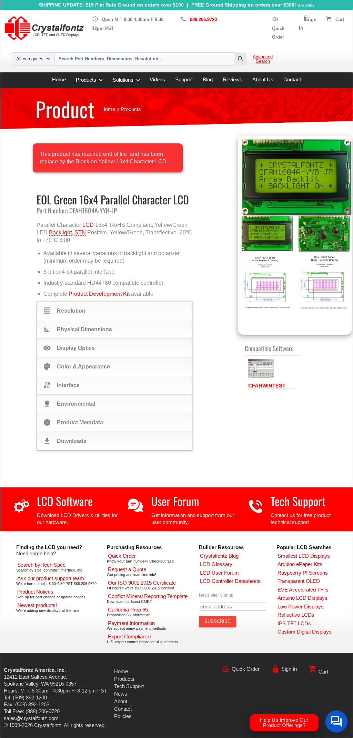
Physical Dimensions (77, 329)
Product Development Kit (99, 294)
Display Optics (69, 348)
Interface (61, 385)
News (120, 694)
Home (59, 79)
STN (80, 232)
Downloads (65, 441)
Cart (339, 19)
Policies (123, 716)
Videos (157, 79)
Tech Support (298, 501)
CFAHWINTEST (266, 385)
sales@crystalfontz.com (31, 718)
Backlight (60, 232)
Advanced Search (263, 59)
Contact (292, 79)
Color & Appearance (76, 367)
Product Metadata (73, 422)
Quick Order (278, 28)
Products (86, 80)
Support (184, 79)
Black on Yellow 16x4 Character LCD (121, 161)
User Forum (175, 501)
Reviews (232, 79)
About (120, 701)
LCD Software (65, 501)
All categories (29, 59)
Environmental (69, 404)
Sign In (289, 669)
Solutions (123, 80)
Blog (208, 79)
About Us (262, 79)
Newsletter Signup (216, 595)
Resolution (64, 311)
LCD (88, 225)
